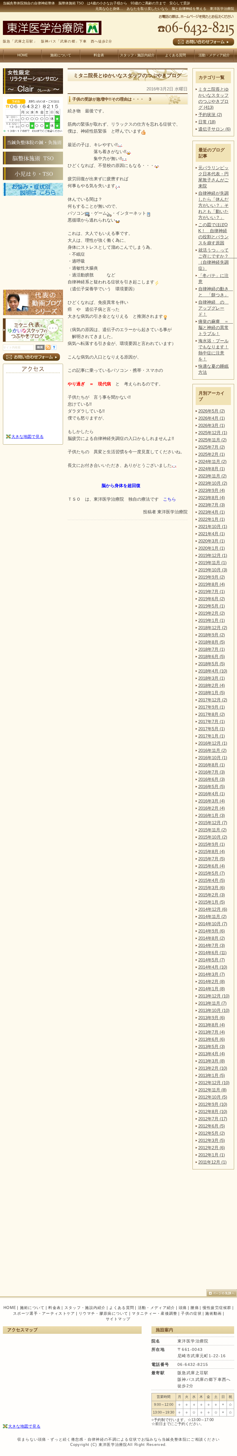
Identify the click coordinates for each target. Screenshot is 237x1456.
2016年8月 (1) (211, 764)
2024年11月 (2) (212, 461)
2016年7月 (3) (211, 772)
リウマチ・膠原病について (103, 1313)
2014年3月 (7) (211, 974)
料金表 (99, 55)
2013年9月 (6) (211, 1017)
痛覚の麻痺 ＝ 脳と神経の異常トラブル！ (215, 327)
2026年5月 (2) (211, 410)
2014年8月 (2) (211, 938)
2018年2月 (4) (211, 685)
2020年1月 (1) (211, 548)
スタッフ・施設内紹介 (137, 55)
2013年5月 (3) (211, 1046)
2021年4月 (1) (211, 533)
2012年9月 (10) (212, 1104)
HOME (22, 55)
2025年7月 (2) (211, 447)
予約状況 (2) (210, 114)
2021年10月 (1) (212, 526)
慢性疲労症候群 (217, 1307)
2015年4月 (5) (211, 880)
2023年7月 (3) (211, 504)
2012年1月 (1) (211, 1154)
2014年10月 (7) (212, 923)
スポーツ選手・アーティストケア (44, 1313)
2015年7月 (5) (211, 858)
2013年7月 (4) (211, 1032)
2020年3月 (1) (211, 540)
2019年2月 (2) (211, 613)
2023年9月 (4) (211, 490)
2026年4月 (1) (211, 418)
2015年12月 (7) (212, 822)
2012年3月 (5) (211, 1140)
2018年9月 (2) (211, 634)
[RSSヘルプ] (53, 348)
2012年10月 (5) (212, 1097)
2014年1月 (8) (211, 988)
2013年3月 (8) (211, 1060)
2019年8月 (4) (211, 584)
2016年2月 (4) (211, 808)
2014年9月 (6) (211, 930)
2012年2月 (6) (211, 1147)
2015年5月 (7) (211, 873)
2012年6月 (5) (211, 1125)
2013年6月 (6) (211, 1039)
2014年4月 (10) (212, 967)
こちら (169, 499)
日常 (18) (207, 121)
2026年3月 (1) (211, 425)
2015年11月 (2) (212, 829)
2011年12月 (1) (212, 1162)
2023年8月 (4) (211, 497)
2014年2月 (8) (211, 981)
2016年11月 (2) (212, 750)
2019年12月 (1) (212, 555)
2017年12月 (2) (212, 699)
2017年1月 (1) (211, 735)
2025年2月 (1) (211, 454)
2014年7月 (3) (211, 945)
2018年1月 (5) (211, 692)
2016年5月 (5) (211, 786)
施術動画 (213, 1313)
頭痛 (183, 1307)
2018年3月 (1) (211, 678)
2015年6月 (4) (211, 865)
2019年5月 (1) (211, 605)
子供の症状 (191, 1313)
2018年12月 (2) (212, 627)
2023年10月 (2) (212, 483)
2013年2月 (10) (212, 1068)
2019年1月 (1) (211, 620)
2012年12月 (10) (213, 1082)
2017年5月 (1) (211, 728)
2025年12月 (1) (212, 432)
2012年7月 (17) (212, 1118)
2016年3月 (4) (211, 800)
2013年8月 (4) (211, 1024)
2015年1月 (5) (211, 902)
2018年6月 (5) (211, 656)
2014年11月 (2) (212, 916)
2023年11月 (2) (212, 475)
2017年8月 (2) (211, 714)
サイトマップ (118, 1319)
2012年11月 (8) (212, 1089)
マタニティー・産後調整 (154, 1313)
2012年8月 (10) (212, 1111)
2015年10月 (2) (212, 837)
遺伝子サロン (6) (214, 129)
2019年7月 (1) (211, 591)
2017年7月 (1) (211, 721)
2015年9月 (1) (211, 844)
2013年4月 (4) (211, 1053)
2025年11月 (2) (212, 439)
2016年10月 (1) (212, 757)
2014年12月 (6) (212, 909)
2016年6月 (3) (211, 779)
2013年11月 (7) (212, 1003)
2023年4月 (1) (211, 512)
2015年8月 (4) (211, 851)
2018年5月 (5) (211, 663)
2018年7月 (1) (211, 649)
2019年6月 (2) (211, 598)
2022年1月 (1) (211, 519)
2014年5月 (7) (211, 959)
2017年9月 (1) (211, 707)
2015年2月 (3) (211, 894)
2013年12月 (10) (213, 995)
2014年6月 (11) (212, 952)
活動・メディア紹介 (214, 55)
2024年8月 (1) (211, 468)
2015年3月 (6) (211, 887)
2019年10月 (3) (212, 569)
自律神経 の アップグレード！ (213, 308)
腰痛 (194, 1307)
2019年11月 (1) (212, 562)
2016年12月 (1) (212, 743)
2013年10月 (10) (213, 1010)
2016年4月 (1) (211, 793)
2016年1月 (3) (211, 815)
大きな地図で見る (27, 436)
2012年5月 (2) (211, 1133)
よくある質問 (175, 55)
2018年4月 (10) (212, 670)
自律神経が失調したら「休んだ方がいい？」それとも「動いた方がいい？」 (213, 205)
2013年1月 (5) (211, 1075)
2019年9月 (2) (211, 577)
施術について (60, 55)
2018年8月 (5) (211, 642)
